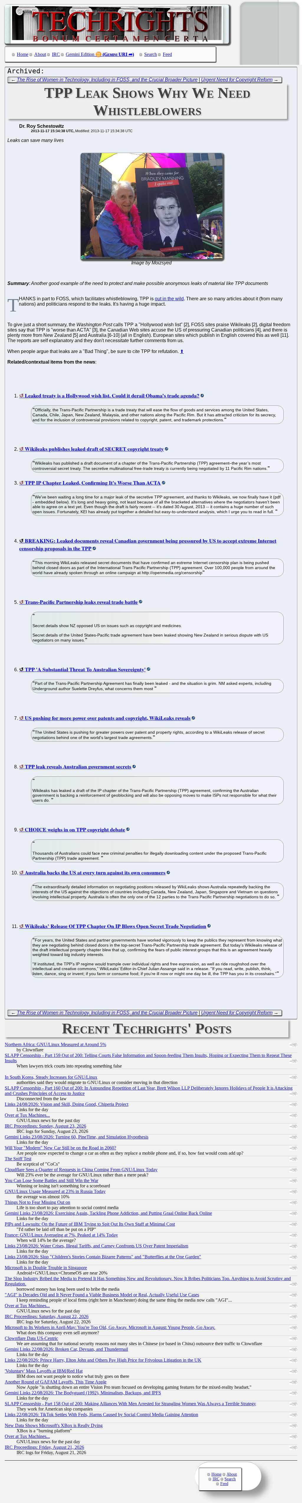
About (40, 54)
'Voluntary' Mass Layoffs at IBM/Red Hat (44, 1370)
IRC (56, 54)
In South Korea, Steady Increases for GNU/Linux (51, 1077)
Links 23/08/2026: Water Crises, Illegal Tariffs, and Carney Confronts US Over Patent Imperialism (96, 1245)
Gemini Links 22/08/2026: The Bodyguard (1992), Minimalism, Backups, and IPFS (83, 1392)
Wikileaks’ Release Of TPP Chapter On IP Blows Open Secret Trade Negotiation (115, 926)
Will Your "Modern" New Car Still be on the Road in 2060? (60, 1147)
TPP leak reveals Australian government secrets (78, 766)
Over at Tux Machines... (27, 1115)
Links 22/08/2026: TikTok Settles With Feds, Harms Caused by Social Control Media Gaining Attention (101, 1414)
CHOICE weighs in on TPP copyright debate (75, 829)
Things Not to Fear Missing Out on (37, 1202)
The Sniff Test (18, 1158)
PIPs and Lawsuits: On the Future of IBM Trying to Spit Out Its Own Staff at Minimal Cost (90, 1224)
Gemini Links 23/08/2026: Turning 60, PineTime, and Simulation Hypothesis (76, 1136)
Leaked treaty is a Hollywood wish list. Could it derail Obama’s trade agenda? (112, 395)
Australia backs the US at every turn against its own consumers (95, 872)
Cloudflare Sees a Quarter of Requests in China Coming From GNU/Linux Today (81, 1169)
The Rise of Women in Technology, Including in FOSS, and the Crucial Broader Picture (107, 79)
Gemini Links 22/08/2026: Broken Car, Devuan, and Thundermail (66, 1349)
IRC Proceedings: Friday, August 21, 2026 (44, 1447)
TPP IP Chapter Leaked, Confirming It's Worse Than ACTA (93, 482)
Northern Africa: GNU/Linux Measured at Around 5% (55, 1044)
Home (22, 54)
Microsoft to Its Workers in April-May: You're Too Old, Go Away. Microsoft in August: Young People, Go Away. (110, 1327)
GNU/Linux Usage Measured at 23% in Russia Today (55, 1191)
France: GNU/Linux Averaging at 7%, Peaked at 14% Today (61, 1234)
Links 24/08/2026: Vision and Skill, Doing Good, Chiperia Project (66, 1104)
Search (150, 54)
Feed (167, 54)
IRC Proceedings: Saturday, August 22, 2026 (46, 1316)
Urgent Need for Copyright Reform (237, 79)
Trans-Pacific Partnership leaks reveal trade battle (81, 602)
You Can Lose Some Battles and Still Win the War (51, 1180)
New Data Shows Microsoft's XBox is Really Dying (54, 1425)
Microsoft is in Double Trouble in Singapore (46, 1267)
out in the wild (169, 298)
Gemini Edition (80, 54)
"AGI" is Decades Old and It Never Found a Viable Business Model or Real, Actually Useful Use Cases (102, 1294)
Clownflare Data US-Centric (31, 1338)
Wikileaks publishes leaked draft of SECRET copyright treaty (94, 449)
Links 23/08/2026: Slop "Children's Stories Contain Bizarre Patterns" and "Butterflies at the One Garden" (103, 1256)
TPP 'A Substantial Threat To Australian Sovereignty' (85, 669)
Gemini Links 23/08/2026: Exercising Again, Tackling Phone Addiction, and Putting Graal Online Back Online (108, 1213)
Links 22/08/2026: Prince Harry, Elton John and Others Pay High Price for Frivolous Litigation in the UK (103, 1360)
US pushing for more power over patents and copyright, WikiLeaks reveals (108, 718)
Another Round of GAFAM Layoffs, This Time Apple (55, 1381)
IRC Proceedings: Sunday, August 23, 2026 (45, 1126)
